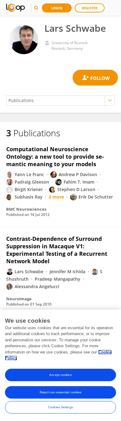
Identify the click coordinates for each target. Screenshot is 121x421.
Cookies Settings (60, 407)
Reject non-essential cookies (61, 392)
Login (56, 8)
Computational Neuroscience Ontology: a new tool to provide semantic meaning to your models (55, 156)
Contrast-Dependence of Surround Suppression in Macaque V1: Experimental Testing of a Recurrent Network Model (56, 250)
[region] (60, 365)
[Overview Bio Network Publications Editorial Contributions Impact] (60, 101)
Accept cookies (60, 375)
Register (89, 8)
